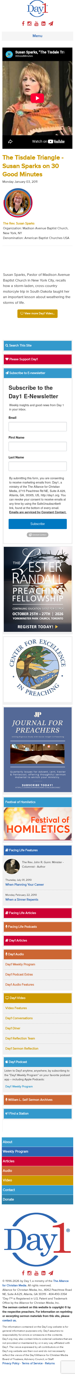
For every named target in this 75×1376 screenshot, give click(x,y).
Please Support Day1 (23, 359)
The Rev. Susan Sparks (18, 223)
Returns (50, 1363)
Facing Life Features (23, 850)
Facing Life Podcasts (22, 927)
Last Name (16, 457)
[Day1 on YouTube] (37, 23)
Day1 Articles (17, 940)
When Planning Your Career (24, 884)
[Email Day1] (50, 23)
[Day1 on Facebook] (24, 23)
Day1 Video (17, 998)
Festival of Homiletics (20, 802)
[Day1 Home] (37, 8)
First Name (16, 437)
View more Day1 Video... (39, 313)
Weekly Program (15, 1151)
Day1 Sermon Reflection (21, 1048)
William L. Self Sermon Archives (29, 1100)
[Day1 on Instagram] (30, 23)
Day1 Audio (15, 954)
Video (7, 1180)
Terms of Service (32, 1363)
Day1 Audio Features (19, 984)
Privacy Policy (10, 1363)
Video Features (16, 1008)
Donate (8, 1199)
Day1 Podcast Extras (19, 974)
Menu (37, 36)
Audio (7, 1171)
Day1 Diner (12, 1028)
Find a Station (19, 1113)
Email (12, 418)
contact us (9, 1320)
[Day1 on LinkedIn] (44, 23)
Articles (8, 1161)
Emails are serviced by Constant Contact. (37, 512)
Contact (9, 1190)
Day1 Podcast (17, 1062)
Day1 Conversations (19, 1018)
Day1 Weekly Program (20, 964)
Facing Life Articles (22, 913)
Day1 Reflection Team (20, 1038)
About (7, 1142)
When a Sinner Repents (21, 899)
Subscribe (37, 524)
